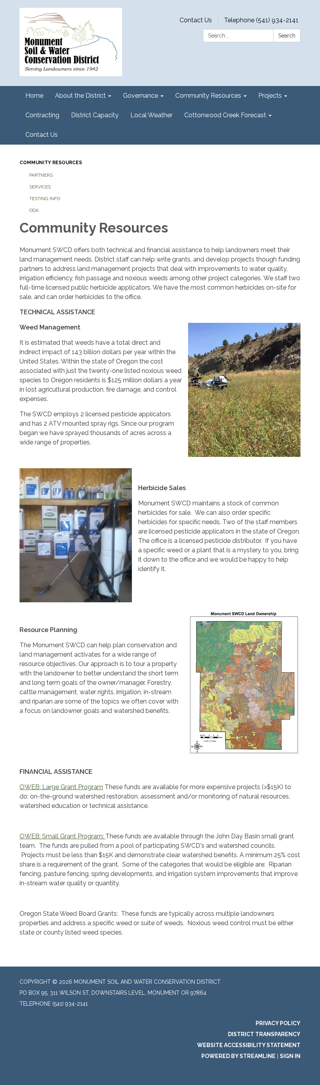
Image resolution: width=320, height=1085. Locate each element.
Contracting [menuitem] (42, 115)
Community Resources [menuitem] (208, 95)
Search (286, 35)
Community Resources (51, 162)
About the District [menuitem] (80, 95)
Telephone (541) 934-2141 (261, 20)
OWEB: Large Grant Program (61, 787)
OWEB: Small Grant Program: (62, 836)
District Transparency (264, 1034)
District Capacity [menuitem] (95, 115)
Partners (41, 175)
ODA (34, 210)
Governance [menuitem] (140, 95)
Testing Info (44, 198)
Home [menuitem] (34, 95)
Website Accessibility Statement (248, 1045)
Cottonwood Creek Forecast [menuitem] (225, 115)
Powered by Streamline (238, 1056)
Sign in (290, 1056)
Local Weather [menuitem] (151, 115)
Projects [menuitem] (270, 95)
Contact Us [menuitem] (41, 134)
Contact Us (196, 20)
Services (40, 187)
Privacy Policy (278, 1023)
